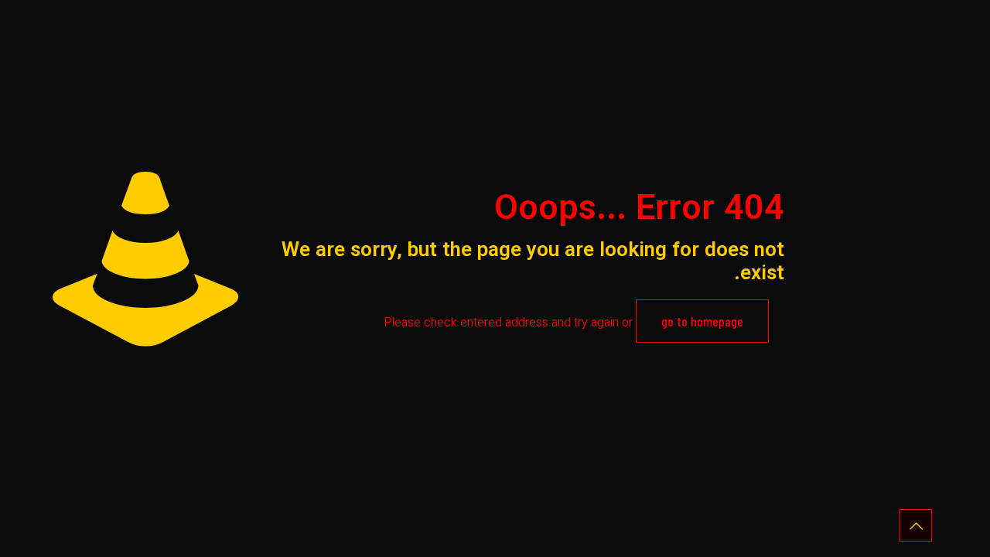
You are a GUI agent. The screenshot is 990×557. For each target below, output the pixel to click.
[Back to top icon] (916, 525)
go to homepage (702, 321)
